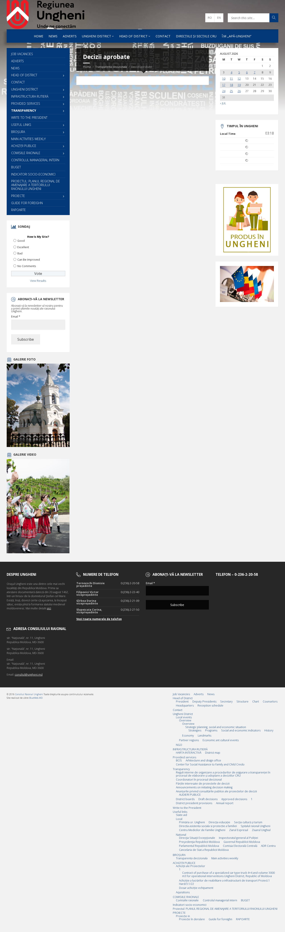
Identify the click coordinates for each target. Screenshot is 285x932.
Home (38, 36)
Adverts (70, 36)
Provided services (25, 103)
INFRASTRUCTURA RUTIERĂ (29, 96)
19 (239, 85)
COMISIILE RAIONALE (25, 153)
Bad (19, 253)
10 (223, 78)
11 (231, 78)
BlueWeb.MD (36, 697)
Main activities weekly (28, 139)
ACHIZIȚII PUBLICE (23, 146)
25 (231, 91)
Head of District (133, 36)
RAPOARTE (18, 210)
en (219, 18)
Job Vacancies (22, 54)
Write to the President (29, 117)
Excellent (23, 247)
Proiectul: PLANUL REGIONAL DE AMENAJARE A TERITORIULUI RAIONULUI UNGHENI (35, 185)
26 (239, 91)
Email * (15, 316)
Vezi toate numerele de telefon (99, 619)
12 (239, 78)
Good (21, 241)
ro (210, 18)
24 (223, 91)
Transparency (23, 110)
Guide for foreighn (27, 203)
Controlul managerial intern (35, 160)
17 (223, 85)
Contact (163, 36)
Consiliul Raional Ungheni (29, 694)
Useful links (21, 125)
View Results (38, 281)
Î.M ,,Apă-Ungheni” (236, 36)
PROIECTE (18, 196)
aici (49, 608)
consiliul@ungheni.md (29, 674)
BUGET (16, 167)
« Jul (223, 103)
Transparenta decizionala (111, 67)
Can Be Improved (28, 260)
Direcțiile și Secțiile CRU (196, 36)
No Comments (26, 266)
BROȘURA (18, 132)
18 (231, 85)
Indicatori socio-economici (33, 174)
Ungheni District (96, 36)
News (53, 36)
